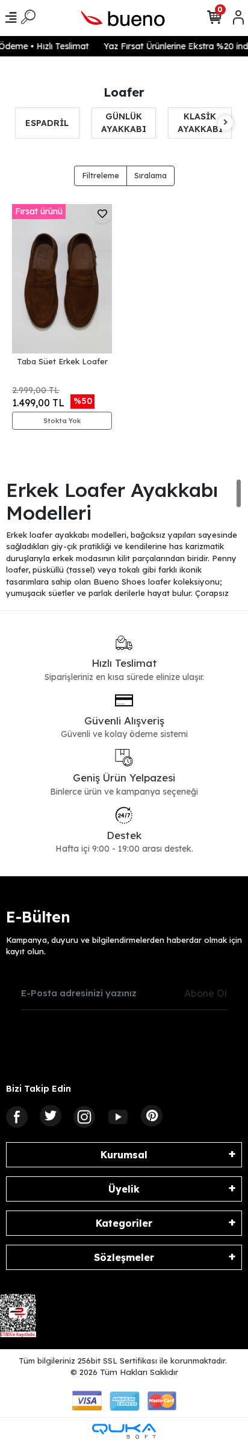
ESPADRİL (47, 123)
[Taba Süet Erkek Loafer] (62, 278)
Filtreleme (100, 175)
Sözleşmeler (124, 1257)
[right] (225, 123)
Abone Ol (205, 993)
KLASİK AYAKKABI (200, 122)
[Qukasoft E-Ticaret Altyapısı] (124, 1431)
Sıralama (150, 175)
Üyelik (124, 1189)
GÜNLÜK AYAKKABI (123, 122)
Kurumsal (124, 1155)
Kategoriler (124, 1223)
